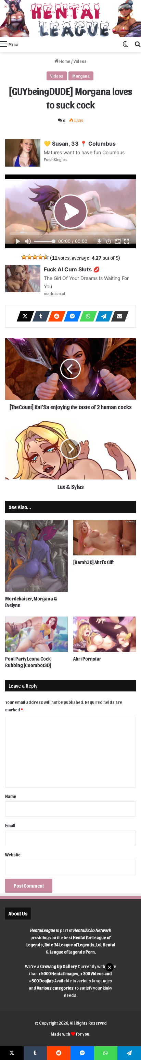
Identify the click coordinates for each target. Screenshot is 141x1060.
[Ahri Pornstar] (104, 634)
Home (64, 61)
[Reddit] (55, 316)
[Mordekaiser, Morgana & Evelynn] (36, 556)
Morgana (81, 75)
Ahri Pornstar (87, 659)
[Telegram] (102, 316)
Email (10, 825)
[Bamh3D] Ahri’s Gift (93, 562)
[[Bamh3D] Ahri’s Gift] (104, 537)
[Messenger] (70, 316)
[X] (23, 316)
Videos (80, 61)
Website (13, 854)
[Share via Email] (118, 316)
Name (10, 796)
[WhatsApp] (86, 316)
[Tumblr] (39, 316)
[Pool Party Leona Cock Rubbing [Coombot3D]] (36, 634)
